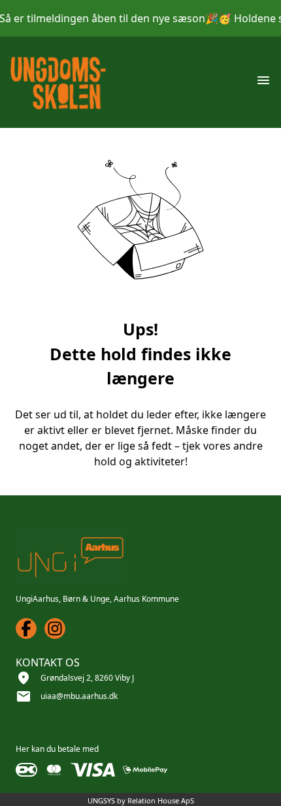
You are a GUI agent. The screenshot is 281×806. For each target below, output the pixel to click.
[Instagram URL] (54, 628)
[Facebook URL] (26, 628)
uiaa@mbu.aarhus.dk (79, 696)
